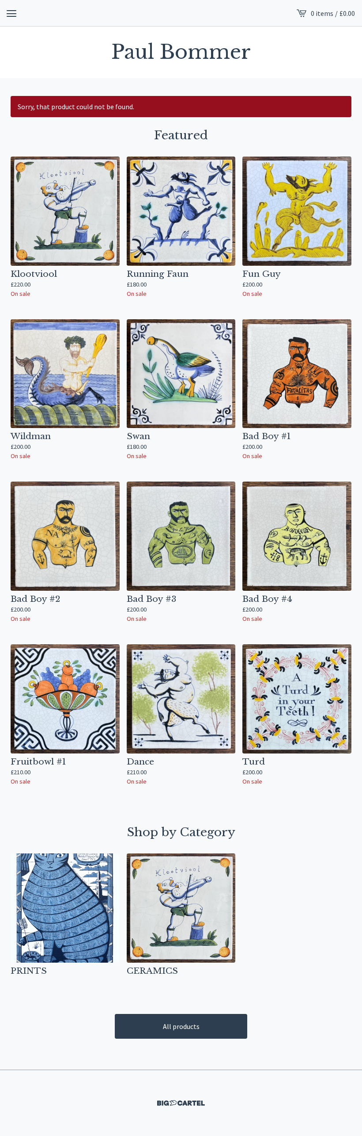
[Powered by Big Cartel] (181, 1103)
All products (181, 1026)
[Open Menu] (11, 13)
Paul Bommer (181, 52)
